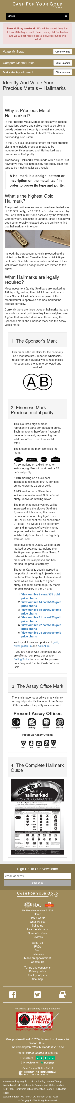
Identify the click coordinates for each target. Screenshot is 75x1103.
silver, (17, 646)
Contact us (37, 962)
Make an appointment (37, 958)
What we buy (37, 921)
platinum (26, 646)
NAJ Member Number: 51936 (37, 910)
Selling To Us (22, 659)
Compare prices (37, 933)
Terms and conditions (37, 967)
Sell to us (37, 925)
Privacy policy (37, 971)
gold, (56, 642)
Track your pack (37, 975)
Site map (37, 979)
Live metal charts (37, 929)
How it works (37, 918)
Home (37, 914)
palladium (44, 646)
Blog (37, 950)
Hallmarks (38, 954)
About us (37, 943)
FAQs (37, 946)
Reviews (37, 937)
